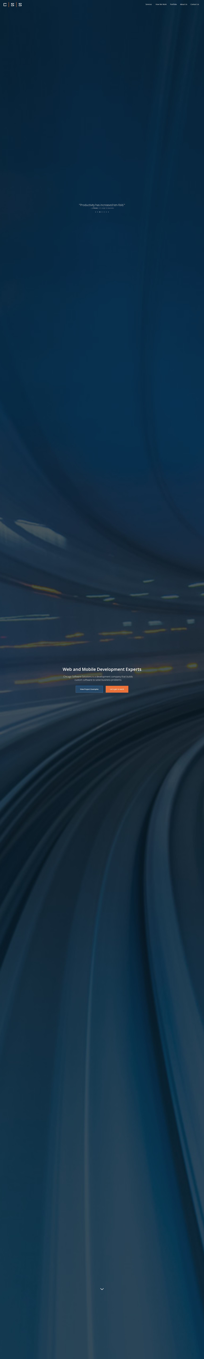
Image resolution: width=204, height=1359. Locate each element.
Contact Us (195, 4)
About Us (183, 4)
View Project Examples (89, 689)
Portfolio (173, 4)
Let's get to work (117, 689)
